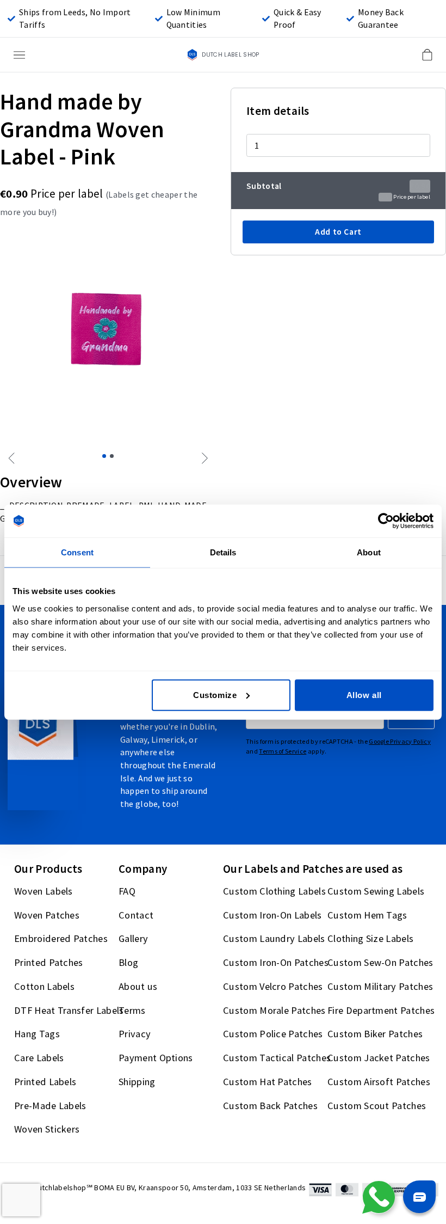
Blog (128, 962)
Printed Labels (45, 1081)
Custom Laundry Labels (274, 939)
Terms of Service (282, 751)
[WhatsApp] (378, 1197)
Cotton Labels (44, 986)
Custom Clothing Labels (274, 891)
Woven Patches (46, 915)
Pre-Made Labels (50, 1105)
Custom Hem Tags (367, 915)
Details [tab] (223, 552)
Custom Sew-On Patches (380, 962)
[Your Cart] (427, 55)
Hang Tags (37, 1034)
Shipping (137, 1081)
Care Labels (39, 1057)
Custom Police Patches (273, 1034)
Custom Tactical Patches (277, 1057)
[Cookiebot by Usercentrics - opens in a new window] (385, 521)
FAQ (127, 891)
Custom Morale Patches (274, 1010)
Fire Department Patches (381, 1010)
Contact (136, 915)
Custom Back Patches (270, 1105)
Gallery (133, 939)
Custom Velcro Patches (273, 986)
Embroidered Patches (61, 939)
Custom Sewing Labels (375, 891)
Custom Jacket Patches (378, 1057)
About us (138, 986)
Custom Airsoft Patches (378, 1081)
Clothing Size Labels (370, 939)
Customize (215, 694)
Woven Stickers (46, 1129)
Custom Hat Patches (267, 1081)
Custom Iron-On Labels (272, 915)
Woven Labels (43, 891)
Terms (132, 1010)
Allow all (364, 694)
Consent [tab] (77, 552)
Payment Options (156, 1057)
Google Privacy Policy (400, 741)
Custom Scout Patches (376, 1105)
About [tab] (369, 552)
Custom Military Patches (380, 986)
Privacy (135, 1034)
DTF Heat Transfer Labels (69, 1010)
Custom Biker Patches (375, 1034)
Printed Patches (48, 962)
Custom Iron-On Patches (276, 962)
